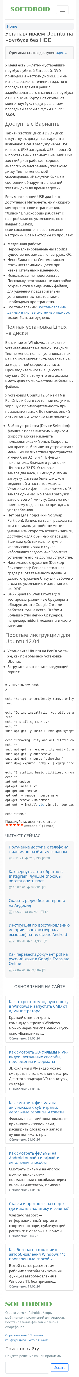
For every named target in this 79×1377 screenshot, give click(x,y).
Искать (60, 1367)
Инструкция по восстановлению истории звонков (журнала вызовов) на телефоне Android (39, 929)
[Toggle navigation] (62, 9)
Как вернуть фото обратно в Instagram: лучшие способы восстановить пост (36, 876)
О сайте (43, 1340)
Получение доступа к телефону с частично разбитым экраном (38, 849)
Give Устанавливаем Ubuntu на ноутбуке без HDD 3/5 (14, 825)
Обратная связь (16, 1335)
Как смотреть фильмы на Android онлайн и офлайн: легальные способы (34, 1157)
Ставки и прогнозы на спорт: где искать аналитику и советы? (39, 1206)
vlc (41, 804)
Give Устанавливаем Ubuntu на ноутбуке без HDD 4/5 (18, 825)
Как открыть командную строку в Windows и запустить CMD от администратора (38, 1006)
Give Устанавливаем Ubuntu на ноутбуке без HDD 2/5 (11, 825)
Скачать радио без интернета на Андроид (37, 903)
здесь (61, 52)
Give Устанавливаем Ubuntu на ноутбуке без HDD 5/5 (22, 825)
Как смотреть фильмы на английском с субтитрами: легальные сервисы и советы (36, 1107)
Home (12, 26)
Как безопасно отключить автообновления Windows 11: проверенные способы (37, 1254)
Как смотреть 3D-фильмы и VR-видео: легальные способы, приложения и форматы (38, 1056)
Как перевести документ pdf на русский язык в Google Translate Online (39, 959)
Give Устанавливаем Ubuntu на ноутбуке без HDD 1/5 (7, 825)
